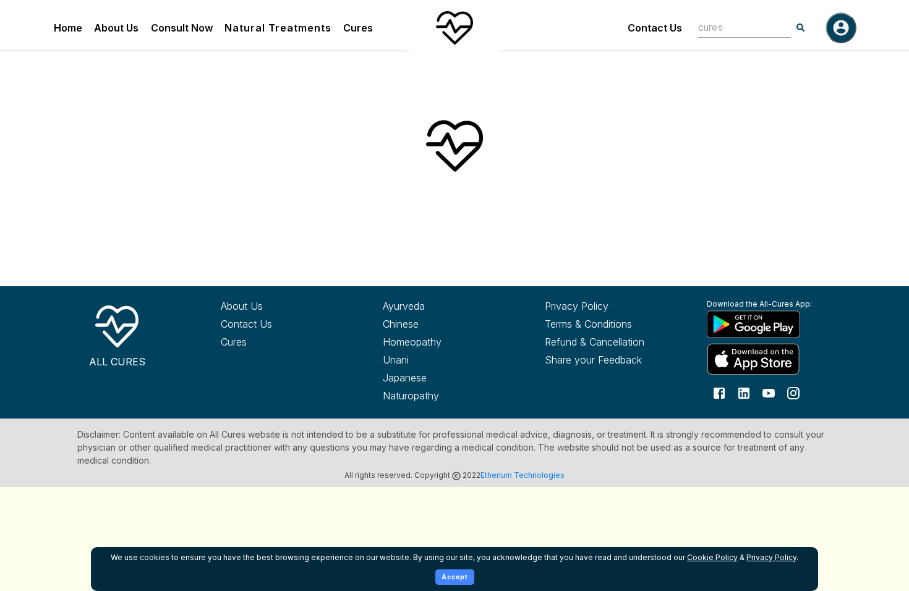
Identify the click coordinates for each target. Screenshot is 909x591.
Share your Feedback (593, 360)
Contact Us (655, 28)
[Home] (454, 28)
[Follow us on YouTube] (768, 392)
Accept (455, 576)
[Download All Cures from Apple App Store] (765, 359)
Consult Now (182, 28)
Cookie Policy (712, 557)
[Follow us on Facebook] (719, 392)
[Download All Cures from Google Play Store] (765, 324)
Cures (358, 28)
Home (68, 28)
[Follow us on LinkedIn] (743, 392)
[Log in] (841, 27)
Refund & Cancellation (594, 342)
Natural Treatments (277, 28)
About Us (116, 28)
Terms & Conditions (588, 324)
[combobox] (735, 27)
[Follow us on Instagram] (793, 392)
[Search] (801, 28)
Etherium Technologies (522, 475)
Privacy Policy (576, 306)
